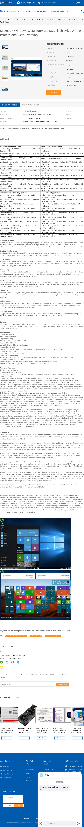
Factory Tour (31, 11)
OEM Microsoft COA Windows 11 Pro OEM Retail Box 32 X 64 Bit (6, 731)
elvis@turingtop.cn (28, 3)
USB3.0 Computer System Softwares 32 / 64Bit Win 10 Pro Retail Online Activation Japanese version (59, 733)
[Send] (78, 823)
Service (28, 777)
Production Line (48, 770)
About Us (21, 11)
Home (6, 11)
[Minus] (78, 775)
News (62, 11)
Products (12, 11)
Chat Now (69, 11)
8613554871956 (15, 658)
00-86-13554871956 (49, 3)
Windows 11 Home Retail (8, 778)
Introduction (30, 770)
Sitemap (26, 818)
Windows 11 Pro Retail (7, 770)
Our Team (29, 781)
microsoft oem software (53, 636)
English (77, 3)
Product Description (30, 105)
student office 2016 (36, 636)
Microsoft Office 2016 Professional (15, 636)
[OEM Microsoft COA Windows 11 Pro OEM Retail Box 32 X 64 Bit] (11, 715)
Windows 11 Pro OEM (7, 766)
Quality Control (43, 11)
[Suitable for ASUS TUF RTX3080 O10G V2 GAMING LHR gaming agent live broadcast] (29, 715)
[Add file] (40, 823)
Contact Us (55, 11)
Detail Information (9, 105)
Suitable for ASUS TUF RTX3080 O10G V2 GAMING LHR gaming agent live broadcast (24, 733)
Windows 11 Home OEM (8, 774)
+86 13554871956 (18, 655)
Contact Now (62, 685)
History (28, 773)
